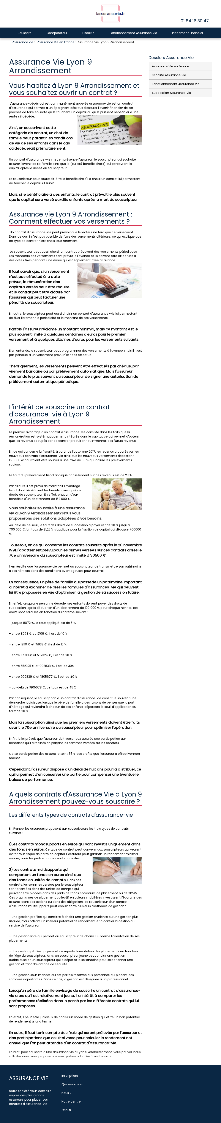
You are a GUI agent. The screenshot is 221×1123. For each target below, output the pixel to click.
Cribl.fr (66, 1110)
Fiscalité (88, 33)
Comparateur (57, 33)
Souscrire (25, 33)
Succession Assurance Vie (171, 93)
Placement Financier (187, 33)
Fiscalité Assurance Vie (169, 75)
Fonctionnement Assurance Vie (133, 33)
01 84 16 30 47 (195, 21)
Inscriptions (70, 1076)
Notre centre (71, 1101)
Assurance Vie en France (55, 42)
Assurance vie (22, 42)
